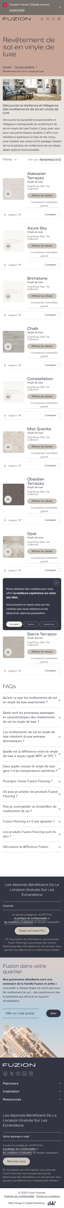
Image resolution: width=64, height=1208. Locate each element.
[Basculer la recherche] (53, 19)
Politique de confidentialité (19, 1196)
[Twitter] (11, 1073)
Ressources (12, 1099)
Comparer (50, 214)
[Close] (60, 7)
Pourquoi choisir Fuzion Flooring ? (28, 781)
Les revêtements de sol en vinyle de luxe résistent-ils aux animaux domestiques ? (29, 737)
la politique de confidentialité (30, 918)
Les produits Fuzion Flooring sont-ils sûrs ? (29, 834)
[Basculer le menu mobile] (59, 19)
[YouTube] (18, 1073)
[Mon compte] (42, 19)
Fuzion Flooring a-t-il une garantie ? (29, 821)
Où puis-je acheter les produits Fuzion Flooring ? (30, 794)
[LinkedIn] (24, 1073)
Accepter (14, 624)
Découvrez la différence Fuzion (25, 847)
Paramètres (48, 624)
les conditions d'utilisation (18, 922)
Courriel (8, 905)
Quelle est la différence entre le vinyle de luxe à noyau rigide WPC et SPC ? (30, 754)
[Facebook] (5, 1073)
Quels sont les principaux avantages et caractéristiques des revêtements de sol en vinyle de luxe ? (29, 717)
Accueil (7, 67)
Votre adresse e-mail (16, 1136)
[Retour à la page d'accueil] (17, 18)
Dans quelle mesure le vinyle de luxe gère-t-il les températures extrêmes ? (30, 769)
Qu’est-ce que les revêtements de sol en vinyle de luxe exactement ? (30, 700)
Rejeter (30, 624)
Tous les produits (24, 67)
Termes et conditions (48, 1196)
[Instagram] (30, 1073)
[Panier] (48, 19)
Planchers (10, 1083)
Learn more (17, 10)
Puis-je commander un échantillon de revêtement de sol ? (30, 809)
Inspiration (11, 1091)
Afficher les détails (41, 195)
